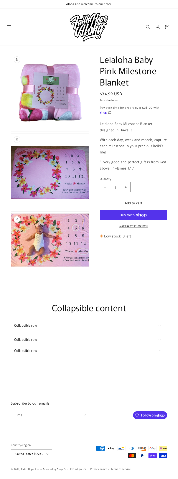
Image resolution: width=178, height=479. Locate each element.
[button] (9, 27)
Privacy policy (98, 469)
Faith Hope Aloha (32, 469)
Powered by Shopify (54, 469)
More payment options (133, 225)
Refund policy (78, 469)
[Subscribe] (84, 415)
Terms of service (121, 469)
